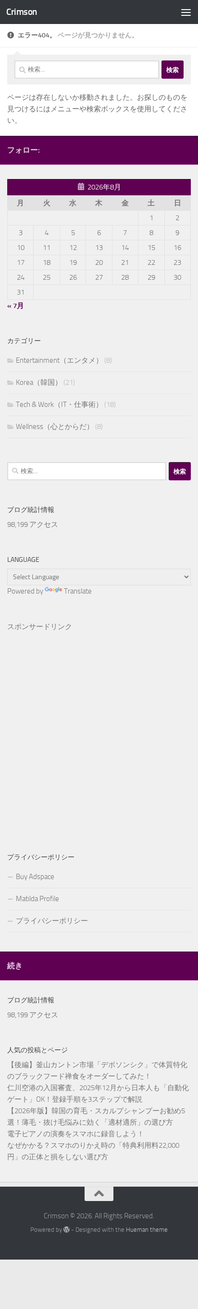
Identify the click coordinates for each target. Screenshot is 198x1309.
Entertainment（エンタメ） (59, 360)
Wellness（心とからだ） (55, 426)
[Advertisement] (99, 726)
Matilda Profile (37, 898)
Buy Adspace (35, 876)
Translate (78, 591)
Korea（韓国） (39, 382)
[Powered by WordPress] (66, 1229)
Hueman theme (147, 1229)
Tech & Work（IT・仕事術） (59, 404)
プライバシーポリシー (52, 920)
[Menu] (186, 12)
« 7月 (15, 305)
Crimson (21, 11)
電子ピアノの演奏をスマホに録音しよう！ (75, 1134)
